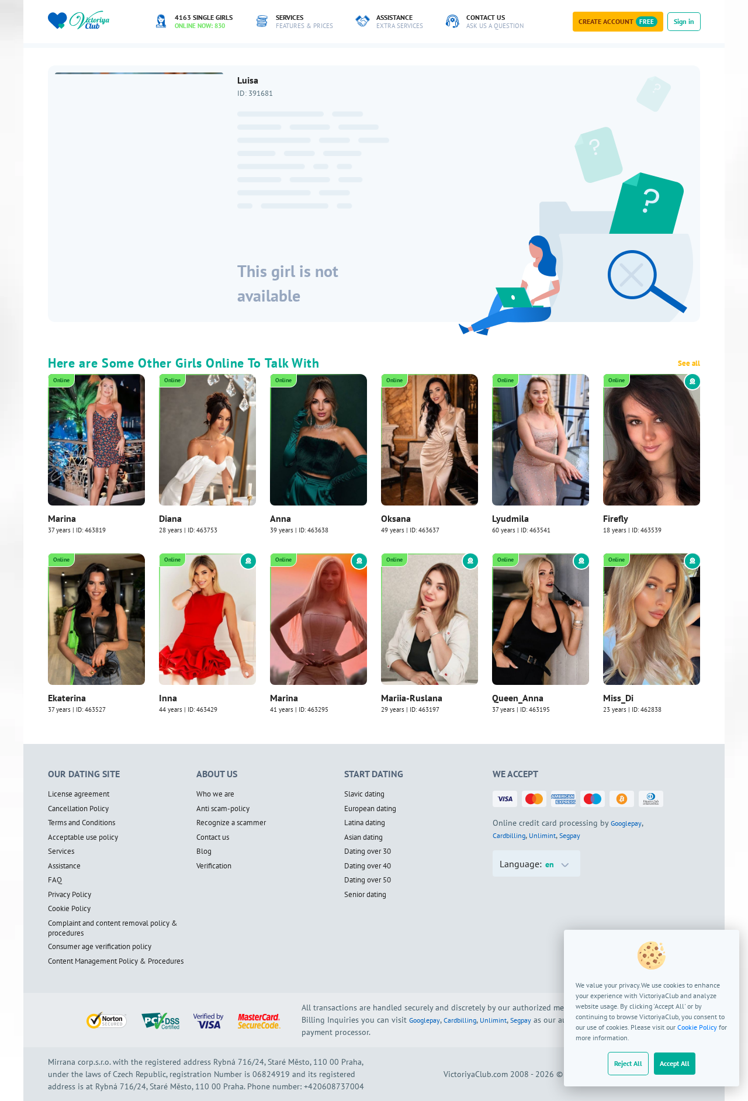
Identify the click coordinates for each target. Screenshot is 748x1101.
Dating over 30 (367, 851)
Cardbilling (509, 835)
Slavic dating (364, 794)
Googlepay (626, 823)
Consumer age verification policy (99, 946)
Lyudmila (510, 518)
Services (61, 851)
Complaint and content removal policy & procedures (113, 928)
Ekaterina (67, 698)
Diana (170, 518)
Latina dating (364, 823)
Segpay (569, 835)
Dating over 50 (367, 880)
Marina (62, 518)
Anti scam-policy (223, 808)
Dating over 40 (367, 866)
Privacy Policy (69, 894)
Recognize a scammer (231, 823)
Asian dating (363, 837)
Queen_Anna (517, 698)
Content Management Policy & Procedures (115, 961)
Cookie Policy (697, 1027)
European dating (370, 808)
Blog (204, 851)
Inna (168, 698)
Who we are (215, 794)
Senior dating (365, 894)
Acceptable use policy (83, 837)
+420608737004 (334, 1086)
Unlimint (542, 835)
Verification (213, 866)
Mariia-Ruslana (411, 698)
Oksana (396, 518)
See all (689, 363)
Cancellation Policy (78, 808)
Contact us (212, 837)
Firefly (615, 518)
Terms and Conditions (81, 823)
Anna (280, 518)
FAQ (55, 880)
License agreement (78, 794)
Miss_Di (618, 698)
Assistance (64, 866)
